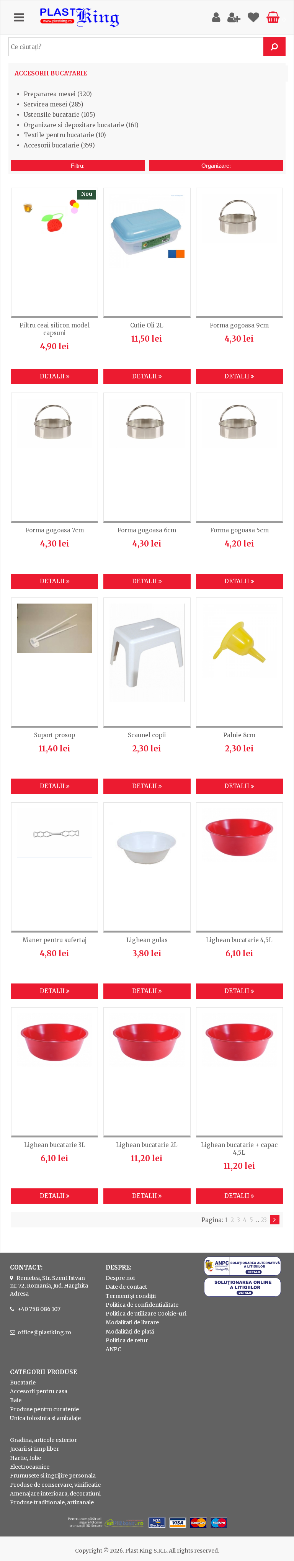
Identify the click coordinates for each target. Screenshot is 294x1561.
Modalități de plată (130, 1331)
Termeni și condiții (131, 1296)
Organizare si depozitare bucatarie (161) (81, 125)
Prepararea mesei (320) (58, 94)
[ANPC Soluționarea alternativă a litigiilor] (242, 1273)
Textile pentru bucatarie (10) (65, 135)
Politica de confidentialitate (142, 1304)
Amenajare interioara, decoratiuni (55, 1493)
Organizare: (216, 165)
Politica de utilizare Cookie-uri (146, 1313)
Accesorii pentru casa (38, 1391)
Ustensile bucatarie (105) (59, 114)
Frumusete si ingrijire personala (53, 1475)
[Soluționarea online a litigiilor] (242, 1294)
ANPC (113, 1349)
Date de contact (126, 1286)
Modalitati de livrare (132, 1322)
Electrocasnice (29, 1466)
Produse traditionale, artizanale (52, 1502)
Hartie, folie (25, 1458)
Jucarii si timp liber (34, 1448)
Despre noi (120, 1278)
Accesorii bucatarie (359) (59, 145)
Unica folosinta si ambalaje (45, 1418)
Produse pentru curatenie (44, 1409)
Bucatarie (23, 1382)
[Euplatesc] (147, 1528)
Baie (15, 1400)
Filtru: (78, 165)
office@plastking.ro (44, 1332)
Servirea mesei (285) (53, 104)
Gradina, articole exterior (43, 1440)
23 (264, 1220)
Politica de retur (127, 1340)
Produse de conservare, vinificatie (55, 1484)
